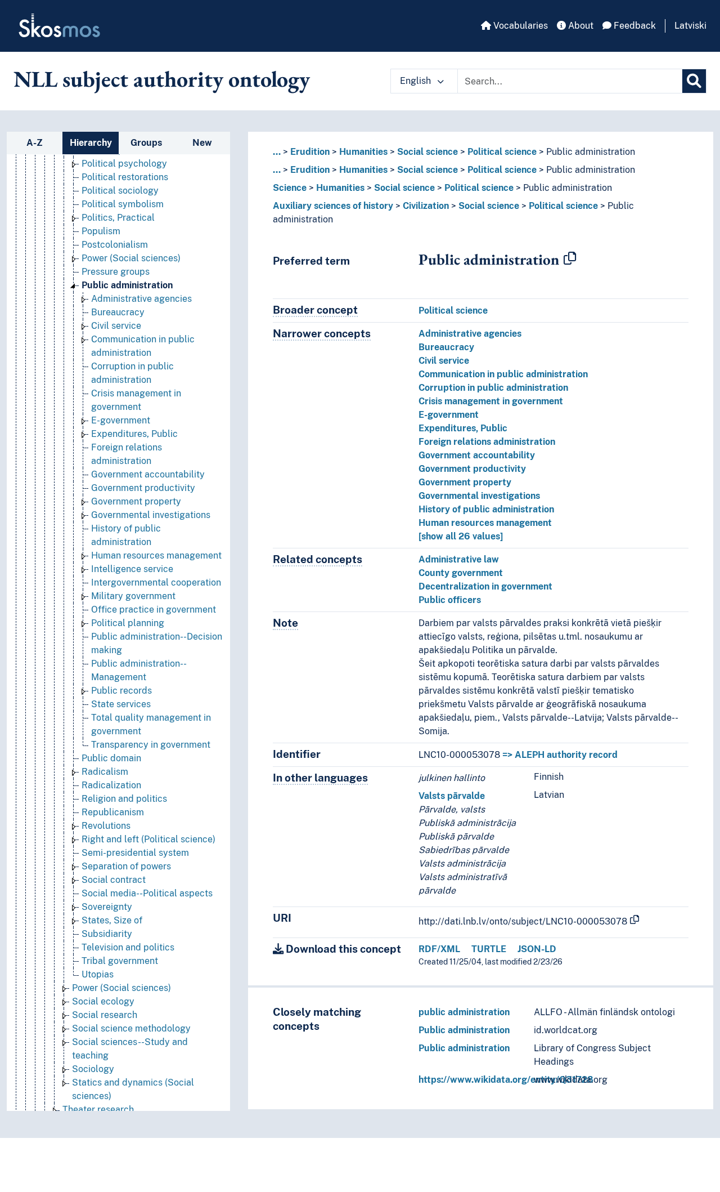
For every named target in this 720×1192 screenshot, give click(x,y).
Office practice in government (153, 609)
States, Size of (112, 920)
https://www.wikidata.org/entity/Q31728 (505, 1079)
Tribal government (120, 961)
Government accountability (148, 474)
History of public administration (486, 509)
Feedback (633, 25)
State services (121, 704)
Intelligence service (132, 569)
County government (460, 573)
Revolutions (106, 825)
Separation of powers (126, 866)
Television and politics (128, 947)
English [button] (416, 80)
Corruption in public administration (493, 387)
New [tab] (202, 142)
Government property (136, 501)
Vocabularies (519, 25)
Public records (121, 690)
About (579, 25)
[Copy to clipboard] (570, 259)
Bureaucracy (118, 312)
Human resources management (156, 555)
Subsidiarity (107, 933)
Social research (104, 1015)
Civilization (426, 205)
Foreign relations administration (486, 441)
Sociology (93, 1069)
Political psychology (124, 163)
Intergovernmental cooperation (156, 582)
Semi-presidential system (135, 852)
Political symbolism (123, 204)
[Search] (694, 81)
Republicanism (113, 812)
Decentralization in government (485, 586)
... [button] (277, 151)
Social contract (114, 879)
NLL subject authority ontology (162, 78)
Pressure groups (116, 271)
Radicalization (111, 785)
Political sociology (120, 190)
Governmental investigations (150, 515)
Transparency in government (150, 744)
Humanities (363, 151)
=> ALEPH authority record (560, 754)
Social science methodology (131, 1028)
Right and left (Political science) (148, 839)
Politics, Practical (118, 217)
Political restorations (125, 177)
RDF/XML (439, 949)
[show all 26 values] (460, 536)
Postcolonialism (115, 244)
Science (290, 187)
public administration (464, 1012)
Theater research (98, 1109)
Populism (101, 231)
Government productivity (143, 488)
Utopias (98, 974)
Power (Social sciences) (131, 258)
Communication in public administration (503, 374)
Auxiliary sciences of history (333, 205)
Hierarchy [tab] (91, 142)
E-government (120, 420)
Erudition (310, 151)
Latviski (690, 25)
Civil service (116, 325)
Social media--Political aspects (147, 893)
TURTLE (488, 949)
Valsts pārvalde (451, 796)
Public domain (111, 758)
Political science (502, 151)
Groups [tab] (146, 142)
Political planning (127, 623)
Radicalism (105, 771)
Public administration (127, 285)
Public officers (449, 600)
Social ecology (103, 1001)
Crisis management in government (490, 401)
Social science (427, 151)
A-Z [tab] (34, 142)
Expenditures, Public (134, 433)
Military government (133, 596)
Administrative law (458, 559)
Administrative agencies (141, 298)
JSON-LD (537, 949)
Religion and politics (124, 798)
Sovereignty (107, 906)
